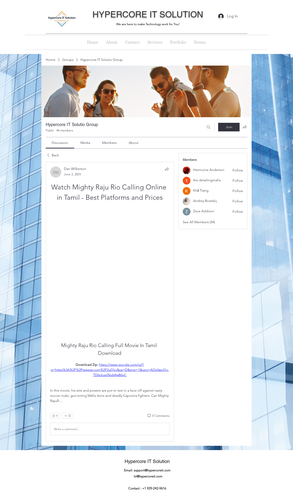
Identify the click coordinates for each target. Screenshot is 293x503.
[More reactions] (67, 301)
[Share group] (244, 126)
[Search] (208, 127)
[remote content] (110, 210)
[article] (110, 244)
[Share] (166, 169)
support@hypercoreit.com (152, 356)
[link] (60, 143)
